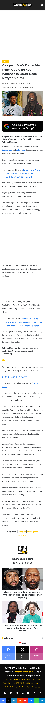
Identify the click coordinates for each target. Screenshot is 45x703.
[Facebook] (13, 563)
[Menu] (3, 6)
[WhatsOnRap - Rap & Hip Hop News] (22, 5)
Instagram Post (36, 683)
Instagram (32, 531)
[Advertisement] (22, 34)
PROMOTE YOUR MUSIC (21, 683)
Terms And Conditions (32, 679)
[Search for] (42, 6)
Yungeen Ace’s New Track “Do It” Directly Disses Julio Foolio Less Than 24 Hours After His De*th (24, 322)
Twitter (22, 531)
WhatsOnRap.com (24, 671)
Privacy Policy (18, 679)
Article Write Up (11, 687)
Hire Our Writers (24, 687)
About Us (8, 679)
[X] (16, 563)
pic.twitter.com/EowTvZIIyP (14, 377)
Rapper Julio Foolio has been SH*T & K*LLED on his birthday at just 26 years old (23, 173)
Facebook (22, 535)
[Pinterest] (25, 563)
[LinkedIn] (19, 563)
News (5, 61)
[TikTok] (31, 563)
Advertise (6, 683)
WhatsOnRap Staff (11, 83)
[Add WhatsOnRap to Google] (22, 131)
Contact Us (36, 687)
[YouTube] (22, 563)
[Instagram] (28, 563)
